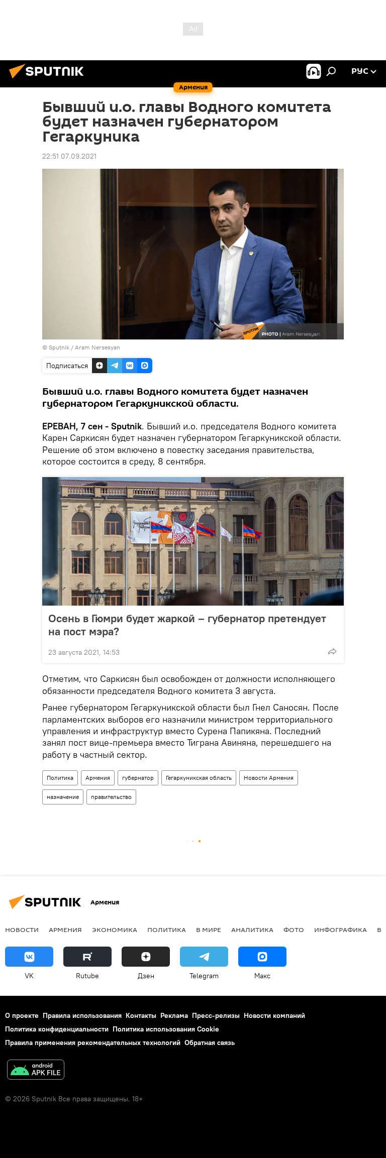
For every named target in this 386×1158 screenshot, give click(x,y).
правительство (111, 796)
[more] (332, 651)
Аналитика (252, 929)
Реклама (174, 1015)
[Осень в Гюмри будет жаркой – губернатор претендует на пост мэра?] (193, 541)
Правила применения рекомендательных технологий (92, 1042)
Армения (97, 777)
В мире (208, 929)
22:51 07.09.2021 (69, 156)
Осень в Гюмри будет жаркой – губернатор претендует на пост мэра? (187, 625)
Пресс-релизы (216, 1015)
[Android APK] (36, 1071)
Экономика (114, 929)
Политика (60, 777)
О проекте (22, 1015)
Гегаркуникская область (199, 777)
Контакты (141, 1015)
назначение (63, 796)
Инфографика (340, 929)
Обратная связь (209, 1042)
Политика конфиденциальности (57, 1028)
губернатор (138, 777)
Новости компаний (274, 1015)
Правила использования (82, 1015)
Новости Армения (269, 777)
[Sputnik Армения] (49, 79)
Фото (293, 929)
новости (22, 929)
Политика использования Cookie (166, 1028)
